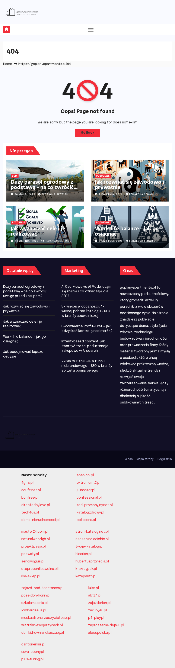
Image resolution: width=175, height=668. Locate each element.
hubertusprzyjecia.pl (92, 561)
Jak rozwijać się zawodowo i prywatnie (129, 184)
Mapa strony (145, 459)
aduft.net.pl (31, 490)
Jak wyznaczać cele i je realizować (38, 231)
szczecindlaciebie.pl (92, 539)
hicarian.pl (84, 554)
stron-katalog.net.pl (92, 532)
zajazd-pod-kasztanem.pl (42, 588)
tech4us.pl (30, 512)
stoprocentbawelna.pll (39, 569)
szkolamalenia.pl (34, 603)
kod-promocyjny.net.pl (95, 505)
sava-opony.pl (32, 652)
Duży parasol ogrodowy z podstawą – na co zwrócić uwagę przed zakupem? (42, 186)
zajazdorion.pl (99, 603)
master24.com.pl (34, 532)
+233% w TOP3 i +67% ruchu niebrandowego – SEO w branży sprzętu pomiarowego (86, 365)
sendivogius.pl (32, 561)
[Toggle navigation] (91, 29)
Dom (14, 176)
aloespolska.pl (99, 633)
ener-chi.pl (85, 475)
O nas (129, 459)
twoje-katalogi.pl (89, 546)
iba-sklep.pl (30, 576)
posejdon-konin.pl (35, 595)
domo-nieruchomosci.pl (40, 520)
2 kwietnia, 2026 (111, 194)
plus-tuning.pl (32, 659)
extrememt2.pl (88, 483)
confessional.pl (89, 497)
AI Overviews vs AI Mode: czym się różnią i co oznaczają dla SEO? (86, 291)
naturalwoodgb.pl (35, 539)
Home (7, 64)
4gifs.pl (27, 483)
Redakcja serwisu (55, 194)
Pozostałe (102, 176)
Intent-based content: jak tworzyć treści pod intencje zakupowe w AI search (84, 346)
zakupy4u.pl (97, 610)
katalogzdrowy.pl (90, 512)
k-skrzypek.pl (86, 569)
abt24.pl (94, 595)
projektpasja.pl (33, 546)
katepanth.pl (86, 576)
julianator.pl (86, 490)
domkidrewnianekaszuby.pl (42, 633)
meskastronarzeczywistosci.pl (46, 618)
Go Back (87, 132)
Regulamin (165, 459)
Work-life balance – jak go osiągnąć (127, 231)
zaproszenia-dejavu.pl (106, 625)
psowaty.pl (30, 554)
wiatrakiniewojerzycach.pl (42, 625)
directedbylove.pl (35, 505)
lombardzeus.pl (33, 610)
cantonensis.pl (33, 644)
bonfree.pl (29, 497)
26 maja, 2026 (25, 194)
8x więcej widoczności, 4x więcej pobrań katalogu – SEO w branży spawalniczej (85, 311)
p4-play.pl (96, 618)
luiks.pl (93, 588)
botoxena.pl (86, 520)
